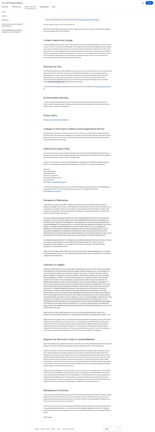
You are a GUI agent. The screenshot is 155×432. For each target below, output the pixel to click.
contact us (67, 81)
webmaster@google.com (59, 182)
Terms (4, 12)
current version (83, 19)
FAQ (53, 7)
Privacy (53, 429)
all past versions (94, 19)
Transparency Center (68, 429)
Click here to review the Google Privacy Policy (56, 120)
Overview (5, 7)
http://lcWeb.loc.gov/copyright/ (52, 191)
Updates (4, 16)
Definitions (5, 20)
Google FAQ (71, 381)
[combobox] (112, 429)
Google (37, 429)
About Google (45, 429)
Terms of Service (30, 7)
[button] (143, 3)
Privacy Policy (16, 7)
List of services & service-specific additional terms (12, 25)
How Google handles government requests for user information (12, 31)
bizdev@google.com (58, 81)
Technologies (44, 7)
